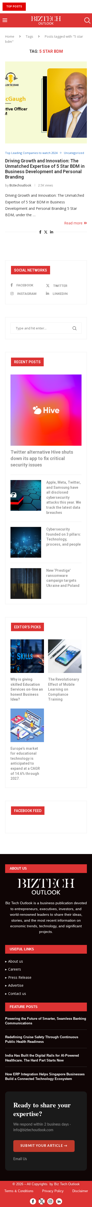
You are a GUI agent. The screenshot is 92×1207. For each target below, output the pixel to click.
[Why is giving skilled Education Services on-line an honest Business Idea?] (27, 656)
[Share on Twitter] (46, 232)
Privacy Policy (53, 1191)
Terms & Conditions (18, 1191)
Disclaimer (80, 1191)
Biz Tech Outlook (67, 1184)
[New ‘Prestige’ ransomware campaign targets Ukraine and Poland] (25, 583)
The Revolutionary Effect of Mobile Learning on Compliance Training (63, 689)
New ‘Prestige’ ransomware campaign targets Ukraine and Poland (62, 578)
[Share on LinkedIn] (51, 232)
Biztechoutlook (20, 185)
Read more (73, 223)
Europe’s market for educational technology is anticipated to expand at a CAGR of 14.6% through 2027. (25, 763)
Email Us (20, 1159)
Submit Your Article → (43, 1146)
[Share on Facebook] (40, 232)
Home (9, 36)
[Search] (86, 20)
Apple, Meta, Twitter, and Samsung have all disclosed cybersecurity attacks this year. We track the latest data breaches (63, 497)
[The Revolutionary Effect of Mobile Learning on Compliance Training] (65, 656)
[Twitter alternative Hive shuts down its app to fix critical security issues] (46, 410)
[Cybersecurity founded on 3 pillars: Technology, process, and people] (25, 542)
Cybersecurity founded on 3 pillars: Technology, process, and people (63, 536)
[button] (30, 7)
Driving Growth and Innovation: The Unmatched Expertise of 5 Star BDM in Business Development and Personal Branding (45, 169)
